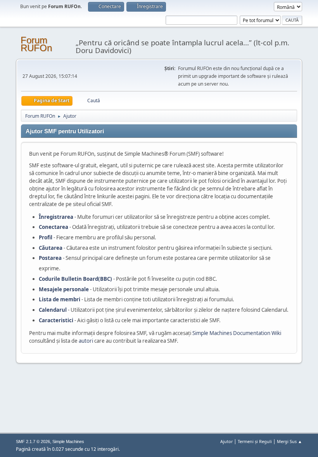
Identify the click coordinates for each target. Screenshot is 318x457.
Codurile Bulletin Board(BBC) (75, 278)
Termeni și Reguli (255, 441)
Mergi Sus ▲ (289, 441)
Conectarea (53, 226)
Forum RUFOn (36, 44)
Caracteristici (56, 320)
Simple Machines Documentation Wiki (236, 333)
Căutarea (50, 247)
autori (86, 340)
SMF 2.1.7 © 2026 (33, 441)
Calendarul (53, 309)
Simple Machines (68, 441)
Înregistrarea (56, 216)
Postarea (50, 257)
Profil (45, 237)
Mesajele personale (64, 289)
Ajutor (226, 441)
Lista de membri (59, 299)
